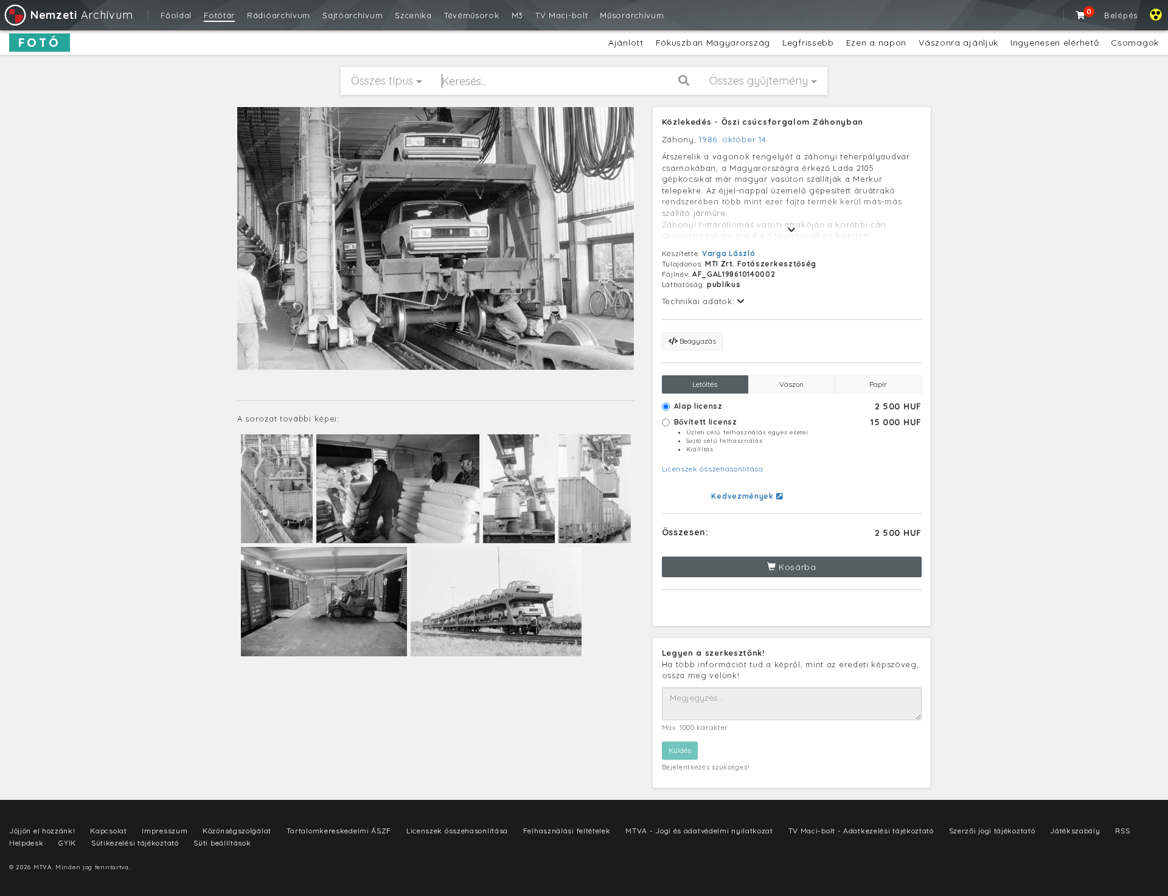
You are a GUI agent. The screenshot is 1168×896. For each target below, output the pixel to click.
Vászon (791, 384)
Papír (878, 384)
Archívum (81, 15)
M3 (517, 15)
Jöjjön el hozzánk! (42, 830)
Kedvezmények (743, 496)
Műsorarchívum (632, 15)
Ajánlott (626, 42)
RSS (1122, 830)
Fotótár (219, 15)
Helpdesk (26, 842)
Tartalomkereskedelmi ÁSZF (339, 830)
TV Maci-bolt (561, 15)
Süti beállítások (222, 842)
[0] (1081, 15)
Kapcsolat (108, 830)
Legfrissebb (808, 42)
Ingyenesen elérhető (1054, 42)
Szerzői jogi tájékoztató (992, 830)
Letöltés (704, 384)
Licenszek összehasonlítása (712, 468)
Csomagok (1135, 42)
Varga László (728, 253)
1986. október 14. (733, 139)
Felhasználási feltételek (567, 830)
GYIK (67, 842)
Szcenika (413, 15)
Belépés (1121, 15)
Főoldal (176, 15)
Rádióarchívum (278, 15)
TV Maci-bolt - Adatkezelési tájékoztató (861, 830)
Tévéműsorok (471, 15)
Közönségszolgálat (237, 830)
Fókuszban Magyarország (713, 42)
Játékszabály (1075, 830)
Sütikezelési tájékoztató (135, 842)
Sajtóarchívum (352, 15)
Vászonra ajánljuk (958, 42)
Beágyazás (697, 341)
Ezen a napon (876, 42)
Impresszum (164, 830)
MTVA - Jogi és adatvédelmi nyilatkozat (699, 830)
